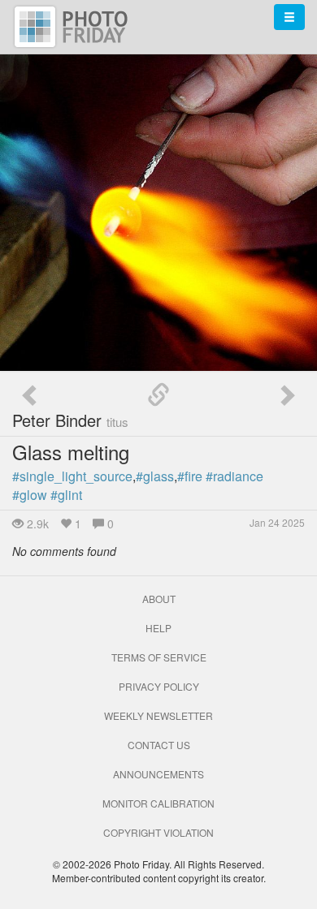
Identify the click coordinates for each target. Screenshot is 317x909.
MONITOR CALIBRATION (158, 803)
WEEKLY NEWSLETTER (158, 715)
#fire (189, 476)
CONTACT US (159, 745)
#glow (29, 494)
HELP (158, 628)
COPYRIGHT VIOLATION (158, 832)
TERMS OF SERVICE (158, 657)
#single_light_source (72, 476)
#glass (155, 476)
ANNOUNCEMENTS (158, 774)
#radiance (234, 476)
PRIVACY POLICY (159, 686)
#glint (66, 494)
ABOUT (159, 598)
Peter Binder (70, 420)
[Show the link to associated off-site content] (158, 395)
